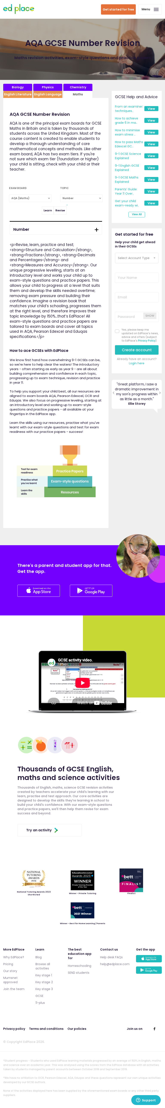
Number (21, 229)
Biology (18, 87)
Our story (10, 971)
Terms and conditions (46, 1029)
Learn (48, 210)
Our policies (76, 1029)
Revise (60, 210)
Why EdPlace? (13, 957)
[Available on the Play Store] (149, 972)
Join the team (13, 989)
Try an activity (39, 830)
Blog (38, 957)
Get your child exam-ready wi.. (127, 203)
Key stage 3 (44, 989)
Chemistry (78, 87)
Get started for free (118, 9)
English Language (48, 94)
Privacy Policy (147, 340)
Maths (78, 94)
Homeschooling (79, 966)
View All (137, 214)
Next (160, 394)
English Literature (18, 94)
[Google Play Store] (91, 595)
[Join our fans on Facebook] (154, 1028)
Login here (136, 363)
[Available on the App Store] (149, 960)
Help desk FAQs (111, 957)
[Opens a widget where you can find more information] (146, 1100)
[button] (137, 258)
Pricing (8, 964)
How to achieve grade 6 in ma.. (126, 120)
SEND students (78, 973)
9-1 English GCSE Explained (127, 167)
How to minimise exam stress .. (127, 132)
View (151, 109)
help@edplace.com (115, 964)
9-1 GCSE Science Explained (128, 156)
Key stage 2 (44, 982)
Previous (113, 394)
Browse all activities (42, 966)
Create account (137, 350)
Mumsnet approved (10, 980)
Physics (48, 87)
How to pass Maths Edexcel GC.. (129, 144)
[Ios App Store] (39, 595)
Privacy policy (14, 1029)
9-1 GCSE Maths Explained (126, 179)
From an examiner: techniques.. (129, 108)
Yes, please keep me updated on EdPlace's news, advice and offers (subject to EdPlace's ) (140, 335)
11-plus (40, 1003)
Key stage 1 (43, 975)
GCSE (39, 996)
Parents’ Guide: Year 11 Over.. (126, 191)
